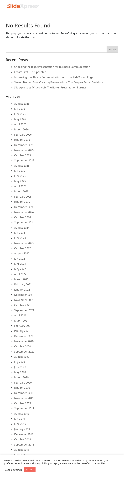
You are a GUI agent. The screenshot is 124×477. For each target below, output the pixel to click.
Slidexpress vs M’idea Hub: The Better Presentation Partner (50, 87)
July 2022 (19, 258)
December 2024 (23, 207)
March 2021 (21, 320)
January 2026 (22, 140)
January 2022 (22, 289)
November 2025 (24, 150)
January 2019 (22, 429)
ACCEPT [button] (30, 469)
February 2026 (23, 134)
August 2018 (21, 449)
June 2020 (20, 367)
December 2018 (23, 434)
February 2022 (23, 284)
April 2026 (20, 124)
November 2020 (24, 341)
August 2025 (21, 165)
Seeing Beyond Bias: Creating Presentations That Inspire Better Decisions (58, 82)
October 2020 (22, 346)
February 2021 (23, 326)
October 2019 (22, 403)
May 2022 (20, 269)
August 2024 (21, 227)
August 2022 (21, 253)
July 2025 (19, 171)
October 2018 (22, 439)
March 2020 (21, 377)
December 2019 (23, 393)
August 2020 (21, 357)
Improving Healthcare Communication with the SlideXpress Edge (53, 77)
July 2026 (19, 109)
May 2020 (20, 372)
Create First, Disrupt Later (30, 72)
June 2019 (20, 424)
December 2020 (23, 336)
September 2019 (24, 408)
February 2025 (23, 196)
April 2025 (20, 186)
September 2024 (24, 222)
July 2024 (19, 233)
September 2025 (24, 160)
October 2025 (22, 155)
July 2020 (19, 362)
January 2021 (22, 331)
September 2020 (24, 351)
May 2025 (20, 181)
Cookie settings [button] (13, 469)
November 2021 (24, 300)
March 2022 (21, 279)
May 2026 (20, 119)
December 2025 (23, 145)
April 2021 (20, 315)
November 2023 (24, 243)
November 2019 (24, 398)
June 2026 (20, 114)
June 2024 (20, 238)
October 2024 (22, 217)
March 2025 (21, 191)
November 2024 (24, 212)
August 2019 (21, 413)
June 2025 (20, 176)
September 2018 (24, 444)
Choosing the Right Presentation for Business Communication (52, 67)
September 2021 (24, 310)
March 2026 (21, 129)
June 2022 (20, 264)
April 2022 (20, 274)
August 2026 (21, 103)
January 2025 (22, 202)
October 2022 (22, 248)
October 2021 (22, 305)
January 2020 (22, 388)
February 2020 (23, 382)
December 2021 (23, 295)
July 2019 (19, 419)
